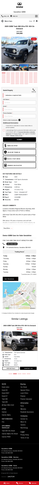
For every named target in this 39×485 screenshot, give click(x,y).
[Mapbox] (8, 308)
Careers (23, 425)
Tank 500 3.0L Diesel (8, 431)
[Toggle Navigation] (36, 16)
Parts (22, 406)
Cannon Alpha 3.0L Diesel (10, 434)
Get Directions (9, 279)
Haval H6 (4, 390)
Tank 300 (5, 399)
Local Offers (24, 393)
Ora (3, 422)
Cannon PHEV (6, 437)
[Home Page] (19, 5)
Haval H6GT (5, 393)
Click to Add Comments (10, 120)
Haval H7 (4, 396)
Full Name (6, 99)
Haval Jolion (5, 387)
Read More (7, 228)
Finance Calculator (26, 399)
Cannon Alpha (6, 415)
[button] (19, 50)
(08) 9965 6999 (12, 244)
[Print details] (37, 21)
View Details (10, 368)
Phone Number (8, 113)
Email (5, 106)
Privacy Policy (17, 134)
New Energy (24, 428)
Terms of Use (24, 438)
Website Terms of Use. (16, 135)
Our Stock (23, 387)
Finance (22, 396)
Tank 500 (5, 402)
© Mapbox (32, 308)
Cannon (4, 412)
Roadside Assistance (27, 412)
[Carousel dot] (3, 75)
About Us (23, 422)
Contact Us (28, 368)
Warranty (23, 409)
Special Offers (25, 390)
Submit (19, 139)
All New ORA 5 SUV (8, 405)
